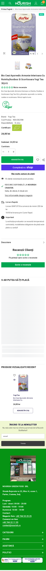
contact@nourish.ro (12, 525)
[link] (23, 351)
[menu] (2, 3)
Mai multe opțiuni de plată (23, 174)
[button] (37, 53)
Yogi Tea (11, 117)
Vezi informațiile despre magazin (18, 195)
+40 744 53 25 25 (24, 516)
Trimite (23, 443)
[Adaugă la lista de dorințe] (37, 160)
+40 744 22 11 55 (10, 522)
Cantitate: (5, 146)
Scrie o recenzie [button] (23, 265)
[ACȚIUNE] (43, 160)
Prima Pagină (6, 9)
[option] (23, 34)
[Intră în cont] (35, 3)
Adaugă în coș (17, 160)
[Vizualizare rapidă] (14, 380)
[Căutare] (10, 3)
